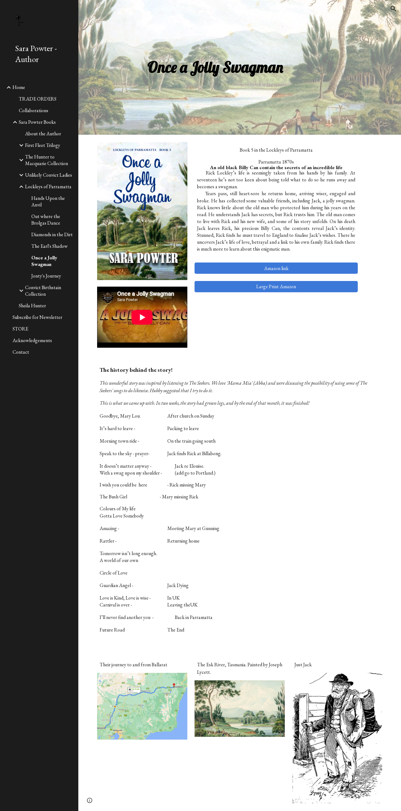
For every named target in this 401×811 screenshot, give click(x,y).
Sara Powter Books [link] (37, 122)
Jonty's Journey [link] (46, 276)
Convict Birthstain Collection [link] (43, 290)
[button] (393, 8)
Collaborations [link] (33, 110)
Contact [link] (21, 352)
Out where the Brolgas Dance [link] (45, 219)
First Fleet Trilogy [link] (42, 145)
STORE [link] (20, 328)
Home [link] (19, 87)
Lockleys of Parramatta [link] (48, 186)
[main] (215, 67)
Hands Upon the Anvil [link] (48, 201)
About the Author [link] (43, 133)
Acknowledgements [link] (32, 340)
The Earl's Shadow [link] (49, 246)
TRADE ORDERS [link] (37, 99)
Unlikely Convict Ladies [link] (48, 175)
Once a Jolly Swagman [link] (44, 261)
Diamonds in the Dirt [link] (52, 234)
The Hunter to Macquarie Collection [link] (46, 160)
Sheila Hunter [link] (32, 305)
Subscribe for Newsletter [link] (37, 317)
